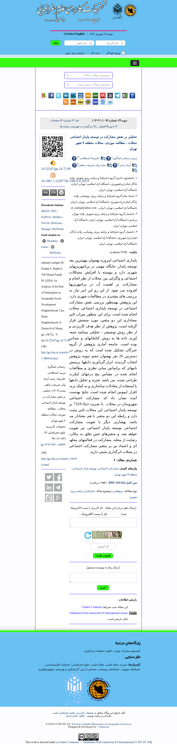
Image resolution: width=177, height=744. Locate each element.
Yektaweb (104, 726)
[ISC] (80, 102)
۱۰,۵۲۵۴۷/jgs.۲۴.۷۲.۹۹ (53, 444)
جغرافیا (66, 664)
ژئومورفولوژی (46, 669)
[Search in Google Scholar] (108, 159)
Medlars (57, 217)
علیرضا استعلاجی (89, 158)
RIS (54, 211)
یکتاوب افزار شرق (75, 715)
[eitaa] (49, 498)
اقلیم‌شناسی (52, 664)
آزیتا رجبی (125, 165)
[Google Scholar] (132, 95)
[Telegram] (117, 95)
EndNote (46, 217)
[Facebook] (51, 95)
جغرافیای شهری (131, 669)
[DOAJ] (95, 95)
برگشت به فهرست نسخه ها (76, 126)
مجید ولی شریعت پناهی (92, 165)
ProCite (45, 223)
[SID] (95, 102)
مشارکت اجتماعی (108, 468)
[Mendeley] (103, 95)
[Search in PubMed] (103, 159)
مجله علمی (112, 664)
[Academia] (110, 95)
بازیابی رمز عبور (74, 53)
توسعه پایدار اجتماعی (84, 468)
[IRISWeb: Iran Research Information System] (110, 102)
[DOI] (88, 95)
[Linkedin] (66, 95)
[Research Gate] (125, 95)
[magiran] (44, 95)
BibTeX (45, 211)
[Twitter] (58, 95)
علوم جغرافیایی (80, 664)
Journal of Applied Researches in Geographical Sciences (101, 724)
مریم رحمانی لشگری (125, 158)
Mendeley (52, 241)
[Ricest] (88, 102)
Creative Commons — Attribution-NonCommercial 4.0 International (95, 742)
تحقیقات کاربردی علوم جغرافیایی (76, 712)
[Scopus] (73, 95)
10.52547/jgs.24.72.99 (57, 340)
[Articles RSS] (66, 102)
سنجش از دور (89, 669)
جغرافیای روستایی (108, 669)
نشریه (123, 664)
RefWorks (58, 229)
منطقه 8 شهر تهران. (125, 474)
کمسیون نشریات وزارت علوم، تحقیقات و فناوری (112, 650)
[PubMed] (80, 95)
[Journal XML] (73, 102)
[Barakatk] (103, 102)
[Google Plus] (58, 498)
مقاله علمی (97, 664)
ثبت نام (95, 53)
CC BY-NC (140, 742)
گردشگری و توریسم (67, 669)
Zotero (44, 247)
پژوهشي (118, 491)
